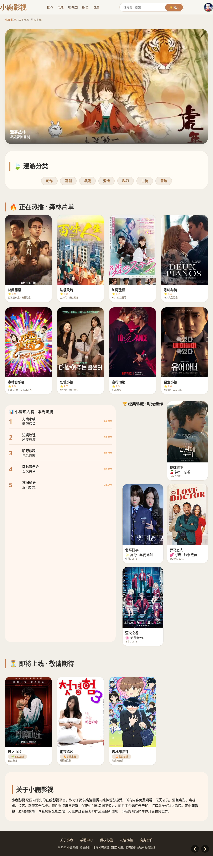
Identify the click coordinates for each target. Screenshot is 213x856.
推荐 (50, 7)
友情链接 (126, 840)
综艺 (85, 7)
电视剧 (73, 7)
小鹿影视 (10, 20)
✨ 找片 (174, 7)
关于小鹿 (66, 840)
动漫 (96, 7)
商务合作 (146, 840)
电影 (60, 7)
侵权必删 (106, 840)
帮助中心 (86, 840)
